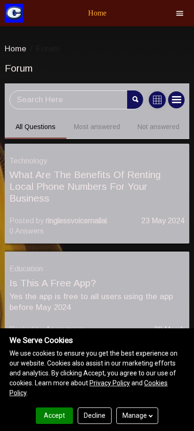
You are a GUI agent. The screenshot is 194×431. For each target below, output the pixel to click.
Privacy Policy (109, 383)
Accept (54, 415)
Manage (134, 415)
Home (15, 48)
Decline (94, 415)
